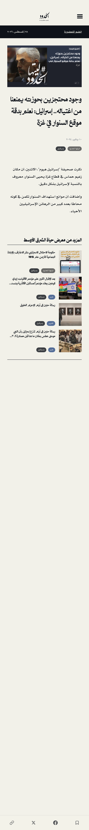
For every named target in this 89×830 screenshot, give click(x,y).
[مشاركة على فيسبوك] (55, 822)
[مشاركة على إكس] (33, 822)
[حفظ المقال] (77, 822)
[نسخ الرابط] (11, 822)
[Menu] (79, 16)
